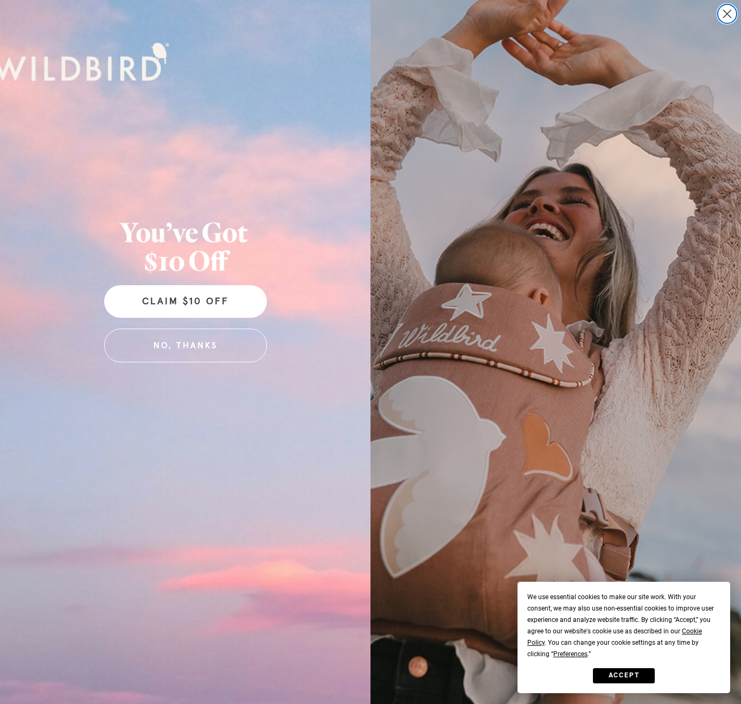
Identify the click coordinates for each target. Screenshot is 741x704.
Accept (624, 675)
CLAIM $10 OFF (185, 301)
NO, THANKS (186, 345)
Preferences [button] (570, 654)
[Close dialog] (727, 13)
